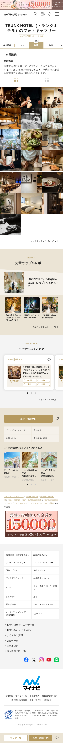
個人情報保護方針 (19, 700)
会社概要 (9, 695)
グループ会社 (35, 700)
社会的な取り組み (50, 695)
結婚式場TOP (32, 496)
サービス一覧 (21, 695)
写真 (52, 503)
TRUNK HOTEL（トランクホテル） (32, 503)
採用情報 (48, 700)
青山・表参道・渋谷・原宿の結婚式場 (25, 500)
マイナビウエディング (14, 496)
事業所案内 (35, 695)
